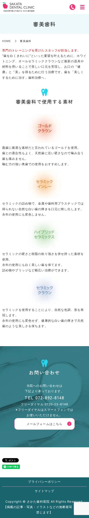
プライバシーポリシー (44, 481)
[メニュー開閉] (82, 7)
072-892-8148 (49, 397)
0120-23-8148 (56, 404)
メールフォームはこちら (44, 424)
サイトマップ (44, 491)
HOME (6, 41)
